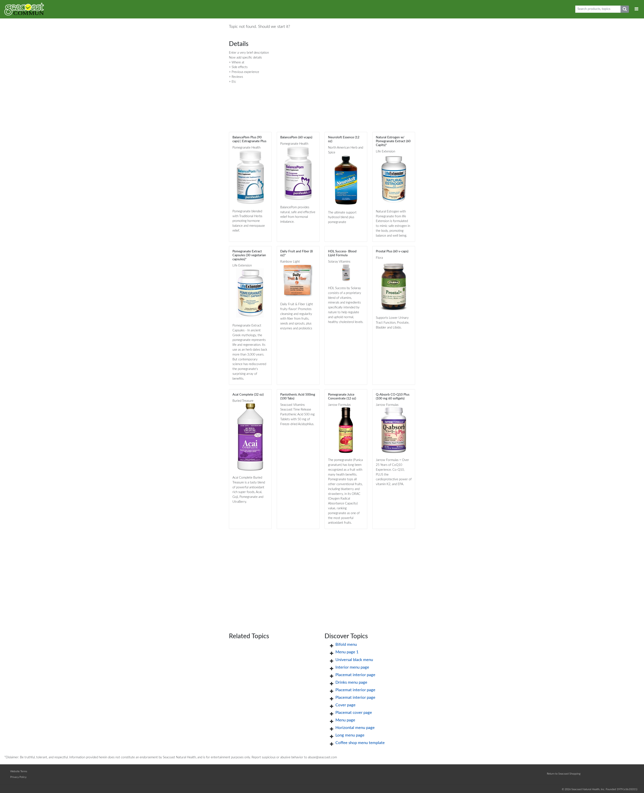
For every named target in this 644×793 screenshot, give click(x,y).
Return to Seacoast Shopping (563, 773)
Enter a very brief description (249, 52)
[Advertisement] (322, 575)
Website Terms (18, 771)
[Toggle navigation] (636, 9)
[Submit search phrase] (625, 9)
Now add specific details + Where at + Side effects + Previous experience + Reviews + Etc (245, 69)
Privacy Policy (18, 777)
